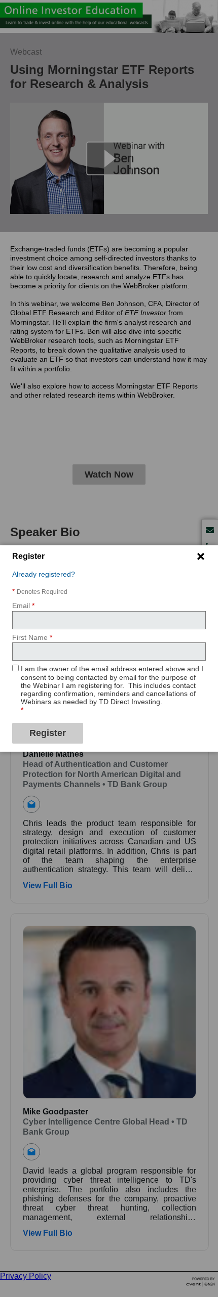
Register (47, 733)
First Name (32, 637)
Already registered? (43, 574)
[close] (201, 556)
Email (23, 605)
